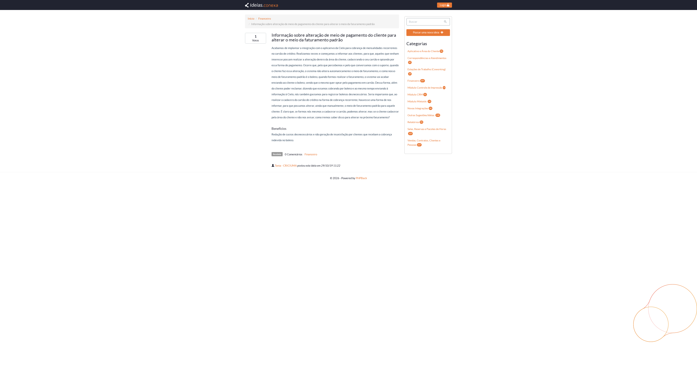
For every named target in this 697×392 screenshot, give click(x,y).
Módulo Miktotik (419, 101)
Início (251, 18)
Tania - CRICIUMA (286, 165)
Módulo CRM (416, 94)
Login (443, 5)
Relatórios (415, 122)
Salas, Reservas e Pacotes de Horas (426, 131)
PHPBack (361, 178)
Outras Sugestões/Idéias (423, 115)
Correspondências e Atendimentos (426, 60)
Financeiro (264, 18)
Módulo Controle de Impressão (426, 87)
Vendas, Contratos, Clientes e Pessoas (423, 142)
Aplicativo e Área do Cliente (425, 51)
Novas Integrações (419, 108)
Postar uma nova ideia (426, 32)
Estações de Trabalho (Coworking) (426, 71)
